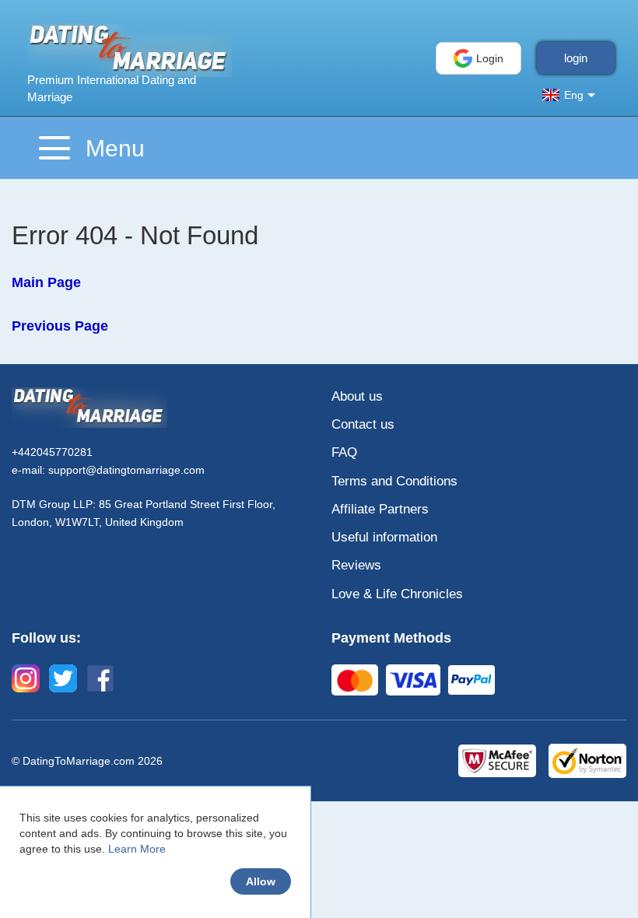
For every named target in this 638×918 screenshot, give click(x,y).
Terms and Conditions (394, 481)
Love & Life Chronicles (397, 594)
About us (357, 396)
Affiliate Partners (380, 509)
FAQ (344, 452)
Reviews (356, 565)
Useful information (384, 537)
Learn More (137, 849)
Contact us (362, 424)
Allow (260, 881)
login (575, 58)
